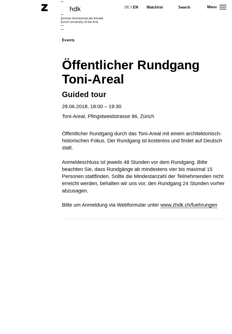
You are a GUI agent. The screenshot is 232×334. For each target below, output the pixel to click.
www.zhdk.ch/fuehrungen (188, 205)
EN (135, 7)
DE (127, 7)
